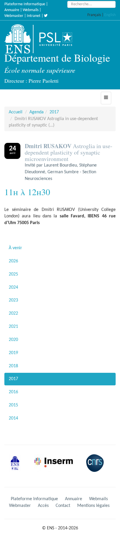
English (110, 15)
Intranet (33, 16)
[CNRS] (96, 467)
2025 (13, 274)
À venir (15, 248)
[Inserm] (56, 467)
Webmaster (13, 16)
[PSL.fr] (61, 38)
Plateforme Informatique (24, 4)
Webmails (30, 10)
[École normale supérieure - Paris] (17, 467)
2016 (13, 392)
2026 (13, 261)
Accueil (15, 112)
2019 (13, 353)
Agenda (36, 112)
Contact (63, 505)
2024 (13, 287)
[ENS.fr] (19, 38)
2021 (13, 326)
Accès (43, 505)
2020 (13, 339)
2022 (13, 313)
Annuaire (11, 10)
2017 (54, 112)
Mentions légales (93, 505)
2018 (13, 366)
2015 (13, 405)
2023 (13, 300)
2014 (13, 418)
